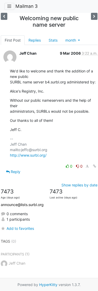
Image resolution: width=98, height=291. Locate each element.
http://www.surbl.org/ (28, 155)
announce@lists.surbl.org (22, 204)
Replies (34, 40)
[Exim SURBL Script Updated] (94, 16)
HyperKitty (48, 284)
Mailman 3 (26, 6)
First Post (13, 40)
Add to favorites (20, 228)
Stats (53, 40)
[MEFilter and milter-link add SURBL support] (4, 16)
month (71, 40)
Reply (15, 171)
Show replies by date (79, 185)
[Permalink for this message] (94, 166)
